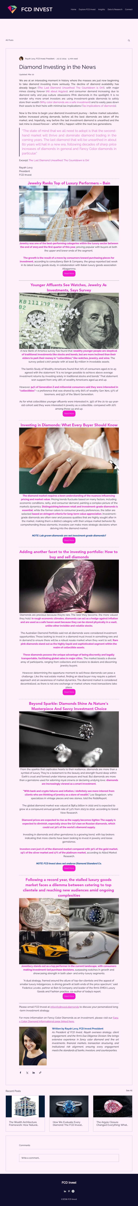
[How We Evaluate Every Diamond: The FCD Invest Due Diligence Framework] (69, 1106)
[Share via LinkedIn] (33, 1072)
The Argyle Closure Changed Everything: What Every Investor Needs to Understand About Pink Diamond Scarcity (111, 1123)
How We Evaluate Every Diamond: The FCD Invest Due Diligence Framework (68, 1123)
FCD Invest (69, 1182)
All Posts (9, 40)
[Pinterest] (69, 1191)
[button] (129, 40)
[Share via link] (40, 1072)
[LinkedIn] (65, 1191)
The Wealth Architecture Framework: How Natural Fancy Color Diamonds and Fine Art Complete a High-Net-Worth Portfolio (24, 1123)
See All (129, 1090)
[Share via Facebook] (20, 1072)
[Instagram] (73, 1191)
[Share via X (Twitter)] (27, 1072)
